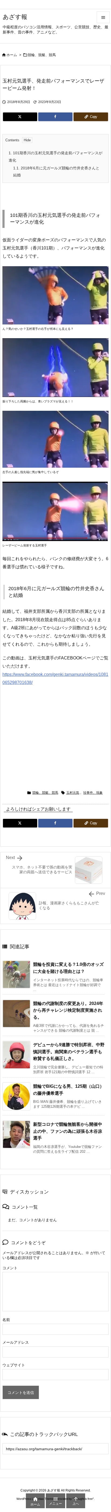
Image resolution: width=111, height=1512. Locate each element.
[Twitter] (20, 116)
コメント (10, 1268)
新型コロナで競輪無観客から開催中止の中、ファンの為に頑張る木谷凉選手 (67, 1131)
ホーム (11, 55)
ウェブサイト (13, 1365)
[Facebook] (55, 116)
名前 (6, 1320)
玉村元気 (72, 793)
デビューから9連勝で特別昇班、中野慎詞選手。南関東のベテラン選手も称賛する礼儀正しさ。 (69, 1051)
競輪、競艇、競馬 (42, 55)
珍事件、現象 (93, 793)
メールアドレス (15, 1342)
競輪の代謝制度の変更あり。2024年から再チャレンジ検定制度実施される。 (68, 1010)
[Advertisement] (55, 735)
